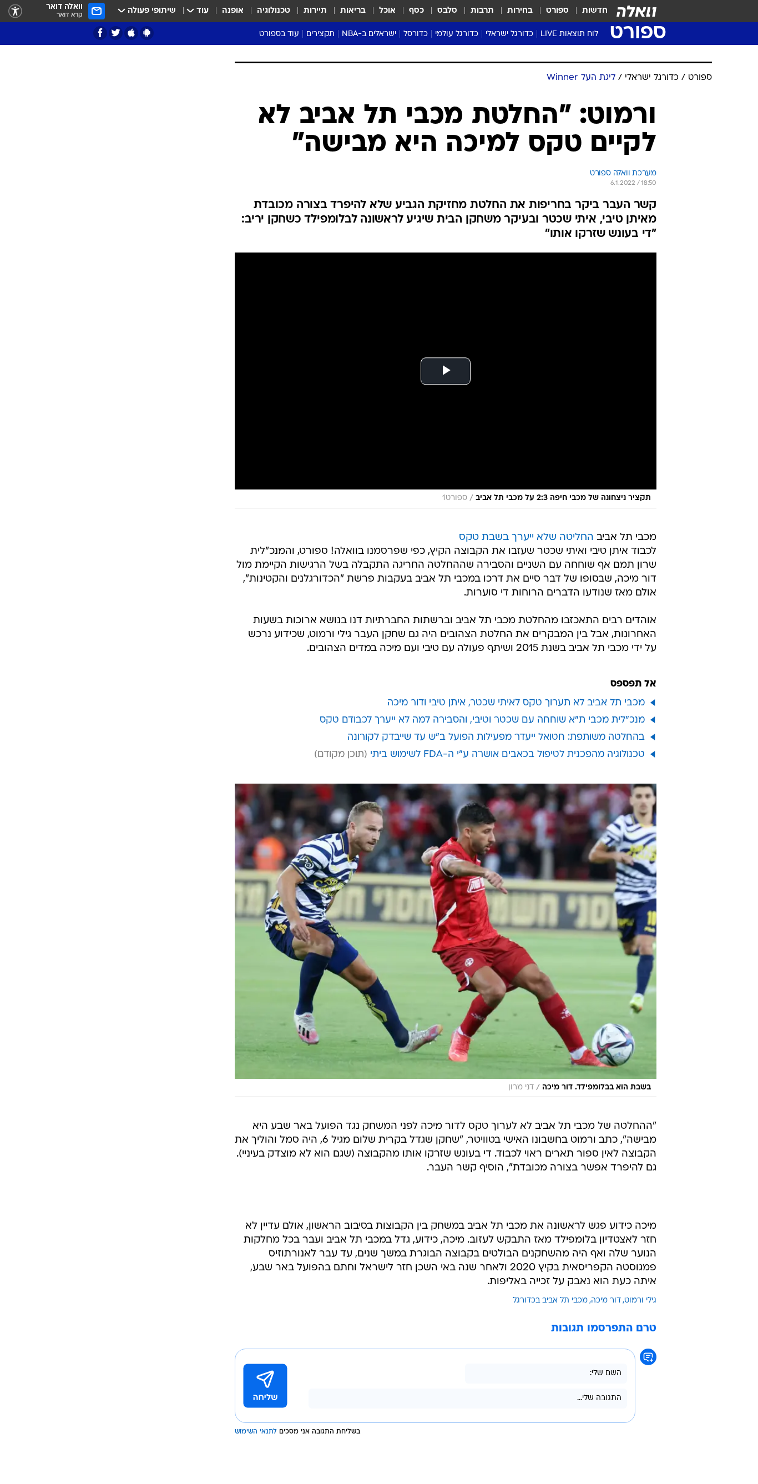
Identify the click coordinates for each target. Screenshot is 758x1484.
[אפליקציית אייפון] (131, 33)
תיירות (315, 11)
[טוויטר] (116, 33)
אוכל (387, 11)
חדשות (595, 11)
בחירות (520, 11)
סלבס (447, 11)
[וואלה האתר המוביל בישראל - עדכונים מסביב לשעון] (636, 11)
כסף (416, 11)
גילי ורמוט (640, 1300)
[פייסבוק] (100, 33)
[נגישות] (15, 11)
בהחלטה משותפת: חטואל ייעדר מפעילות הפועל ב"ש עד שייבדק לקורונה (496, 737)
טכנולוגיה (273, 11)
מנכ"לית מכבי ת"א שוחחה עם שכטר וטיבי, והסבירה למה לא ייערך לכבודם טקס (482, 720)
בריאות (353, 11)
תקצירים (320, 34)
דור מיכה (606, 1300)
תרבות (482, 11)
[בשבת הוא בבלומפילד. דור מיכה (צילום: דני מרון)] (445, 940)
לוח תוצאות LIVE (569, 34)
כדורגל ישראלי (509, 34)
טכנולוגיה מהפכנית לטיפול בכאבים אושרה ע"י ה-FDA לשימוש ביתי (507, 754)
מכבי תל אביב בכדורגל (550, 1300)
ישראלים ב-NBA (369, 34)
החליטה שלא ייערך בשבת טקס (526, 537)
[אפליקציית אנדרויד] (147, 33)
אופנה (233, 11)
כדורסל (415, 34)
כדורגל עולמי (456, 34)
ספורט (557, 11)
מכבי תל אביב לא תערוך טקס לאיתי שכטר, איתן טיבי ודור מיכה (516, 703)
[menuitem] (588, 11)
